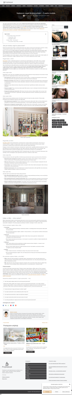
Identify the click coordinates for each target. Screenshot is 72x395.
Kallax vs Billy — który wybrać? (12, 40)
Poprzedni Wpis (5, 322)
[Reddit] (15, 305)
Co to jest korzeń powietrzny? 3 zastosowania (57, 377)
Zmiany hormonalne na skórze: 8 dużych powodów (58, 380)
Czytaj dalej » (7, 352)
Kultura (36, 5)
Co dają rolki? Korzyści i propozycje (34, 274)
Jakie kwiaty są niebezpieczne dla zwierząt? (56, 374)
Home (3, 5)
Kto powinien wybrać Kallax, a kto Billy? (16, 41)
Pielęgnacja (29, 5)
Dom (56, 5)
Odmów (56, 391)
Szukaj (53, 24)
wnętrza (24, 27)
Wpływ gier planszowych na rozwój (24, 29)
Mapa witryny (4, 378)
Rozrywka (61, 5)
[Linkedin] (13, 305)
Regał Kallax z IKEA (12, 37)
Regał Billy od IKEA (12, 38)
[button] (69, 384)
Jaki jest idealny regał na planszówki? (13, 35)
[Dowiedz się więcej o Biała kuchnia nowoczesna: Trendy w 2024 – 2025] (14, 334)
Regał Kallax (5, 60)
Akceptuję (47, 391)
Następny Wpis (45, 322)
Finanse (47, 5)
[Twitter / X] (5, 305)
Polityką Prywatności (54, 388)
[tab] (25, 283)
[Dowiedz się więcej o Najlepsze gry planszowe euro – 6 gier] (36, 334)
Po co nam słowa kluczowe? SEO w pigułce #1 (57, 363)
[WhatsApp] (8, 305)
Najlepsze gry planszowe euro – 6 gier (35, 343)
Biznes (52, 5)
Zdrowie (13, 5)
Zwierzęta (19, 5)
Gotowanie (41, 5)
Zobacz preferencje (65, 391)
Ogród (24, 5)
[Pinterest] (10, 305)
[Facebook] (3, 305)
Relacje (8, 5)
